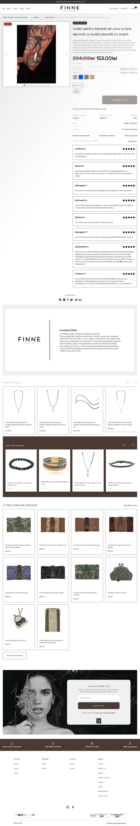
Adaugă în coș (120, 100)
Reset (76, 91)
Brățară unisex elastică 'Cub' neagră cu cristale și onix (20, 484)
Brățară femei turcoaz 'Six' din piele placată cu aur (54, 483)
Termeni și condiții (103, 777)
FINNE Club (101, 768)
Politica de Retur (103, 791)
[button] (24, 85)
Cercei (16, 768)
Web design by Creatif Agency (116, 823)
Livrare (100, 786)
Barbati (15, 9)
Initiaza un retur (103, 796)
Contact (100, 763)
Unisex (21, 9)
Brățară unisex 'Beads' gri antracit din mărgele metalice (120, 484)
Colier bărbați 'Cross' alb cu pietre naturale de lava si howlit (88, 484)
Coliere (16, 773)
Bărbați (130, 505)
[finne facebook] (73, 807)
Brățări (16, 763)
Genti (28, 9)
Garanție (101, 782)
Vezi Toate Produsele (15, 656)
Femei (9, 9)
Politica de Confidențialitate (104, 713)
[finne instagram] (67, 807)
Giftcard (100, 773)
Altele (100, 759)
